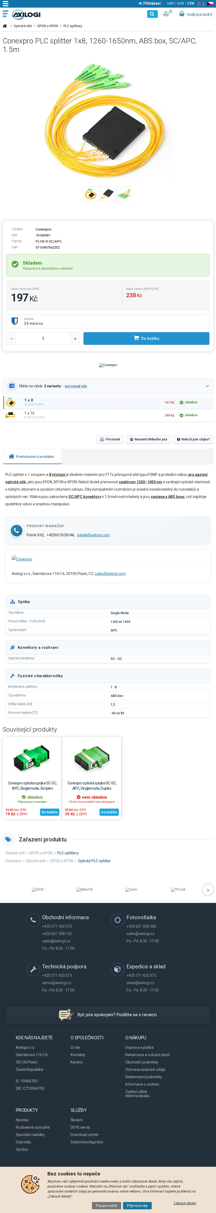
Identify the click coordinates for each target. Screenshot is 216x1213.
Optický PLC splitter (94, 861)
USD (170, 3)
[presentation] (32, 456)
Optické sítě (23, 26)
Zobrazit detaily (185, 1203)
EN (200, 4)
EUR (181, 3)
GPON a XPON (47, 26)
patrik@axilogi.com (93, 535)
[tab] (32, 456)
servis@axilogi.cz (56, 983)
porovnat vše (76, 386)
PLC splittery (72, 26)
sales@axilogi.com (110, 574)
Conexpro (43, 229)
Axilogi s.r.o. (26, 15)
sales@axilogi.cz (56, 941)
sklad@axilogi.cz (140, 983)
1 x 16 (29, 413)
